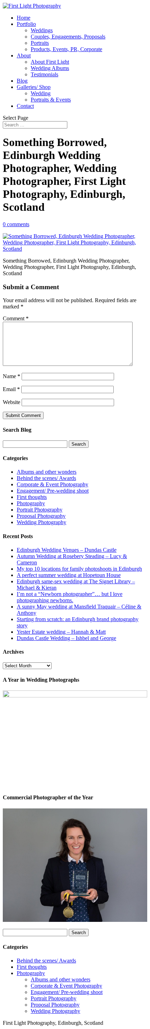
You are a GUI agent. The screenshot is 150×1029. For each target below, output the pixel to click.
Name (11, 376)
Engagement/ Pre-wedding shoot (53, 491)
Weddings (42, 30)
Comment (16, 318)
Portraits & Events (51, 100)
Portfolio (26, 24)
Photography (31, 503)
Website (11, 402)
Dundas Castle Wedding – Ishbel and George (66, 638)
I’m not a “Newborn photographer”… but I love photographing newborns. (69, 597)
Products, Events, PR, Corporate (66, 49)
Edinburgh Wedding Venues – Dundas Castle (67, 550)
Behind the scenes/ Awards (46, 478)
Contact (25, 106)
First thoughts (32, 497)
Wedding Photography (41, 522)
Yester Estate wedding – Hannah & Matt (61, 632)
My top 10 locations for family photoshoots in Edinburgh (79, 569)
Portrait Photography (39, 510)
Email (11, 389)
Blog (22, 81)
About (24, 55)
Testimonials (44, 74)
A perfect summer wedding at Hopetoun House (69, 575)
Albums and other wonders (46, 472)
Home (23, 18)
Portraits (40, 43)
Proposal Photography (41, 516)
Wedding (41, 93)
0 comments (16, 224)
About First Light (50, 62)
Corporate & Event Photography (52, 484)
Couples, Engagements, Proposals (68, 37)
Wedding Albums (50, 68)
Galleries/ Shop (34, 87)
